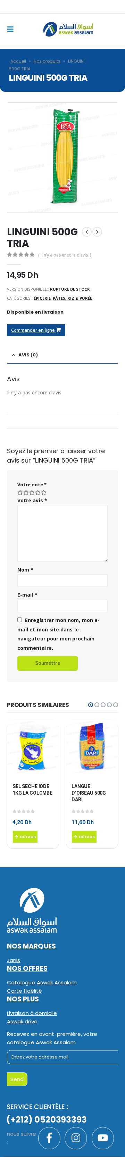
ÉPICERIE (42, 298)
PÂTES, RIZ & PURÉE (72, 298)
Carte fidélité (24, 990)
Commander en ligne (33, 330)
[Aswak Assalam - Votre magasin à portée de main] (68, 29)
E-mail (27, 594)
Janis (13, 960)
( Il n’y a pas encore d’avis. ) (64, 255)
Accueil (18, 61)
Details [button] (28, 837)
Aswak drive (22, 1021)
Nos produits (47, 61)
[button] (91, 705)
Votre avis (32, 500)
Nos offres (27, 968)
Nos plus (23, 999)
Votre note (32, 484)
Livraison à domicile (32, 1013)
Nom (25, 569)
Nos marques (31, 946)
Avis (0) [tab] (28, 355)
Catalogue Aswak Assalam (42, 982)
